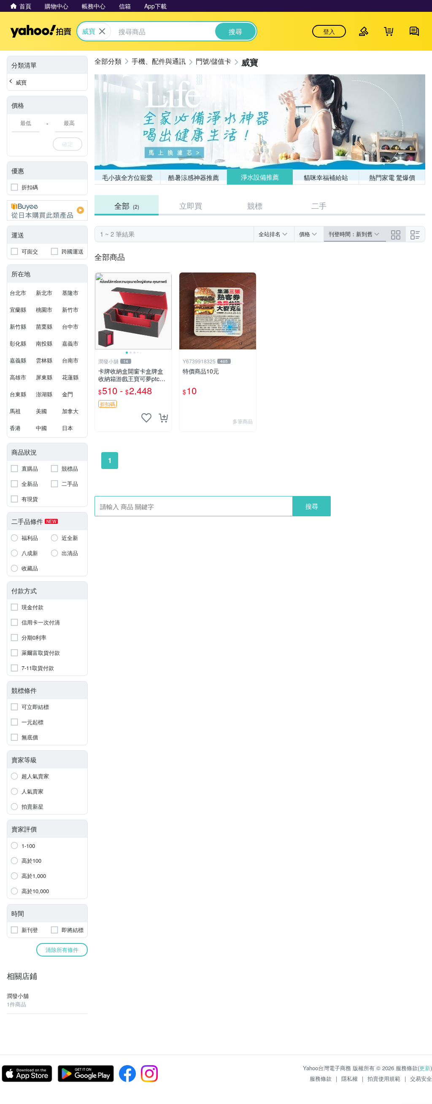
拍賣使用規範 (383, 1078)
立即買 (190, 205)
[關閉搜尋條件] (102, 31)
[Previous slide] (100, 311)
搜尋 (311, 506)
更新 (424, 1068)
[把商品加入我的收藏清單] (146, 418)
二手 (319, 205)
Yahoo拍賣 (40, 31)
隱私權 (349, 1078)
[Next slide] (166, 311)
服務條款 (321, 1078)
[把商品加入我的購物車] (163, 418)
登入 (329, 31)
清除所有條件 (62, 950)
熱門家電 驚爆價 (392, 177)
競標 (254, 205)
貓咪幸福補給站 (326, 177)
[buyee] (47, 210)
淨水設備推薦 (260, 176)
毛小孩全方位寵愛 (127, 177)
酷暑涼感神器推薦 (193, 177)
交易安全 (421, 1078)
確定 (67, 144)
